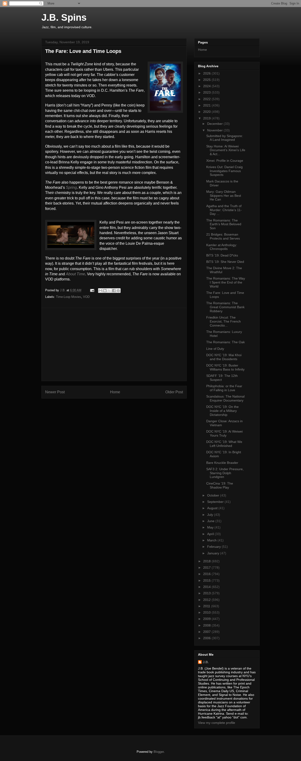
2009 (207, 619)
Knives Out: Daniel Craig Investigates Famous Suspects (224, 171)
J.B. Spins (64, 17)
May (210, 527)
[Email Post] (91, 290)
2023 (207, 92)
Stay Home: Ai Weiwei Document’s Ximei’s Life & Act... (225, 150)
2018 (207, 561)
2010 (207, 612)
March (212, 540)
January (213, 553)
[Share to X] (109, 290)
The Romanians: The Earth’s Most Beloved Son (223, 224)
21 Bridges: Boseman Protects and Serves (223, 236)
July (210, 515)
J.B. (206, 662)
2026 (207, 73)
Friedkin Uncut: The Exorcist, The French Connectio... (223, 321)
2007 (207, 632)
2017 (207, 567)
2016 (207, 574)
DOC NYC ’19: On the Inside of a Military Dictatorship (222, 411)
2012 (207, 600)
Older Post (174, 392)
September (216, 502)
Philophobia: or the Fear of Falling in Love (224, 388)
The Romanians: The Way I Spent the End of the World (225, 282)
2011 (207, 606)
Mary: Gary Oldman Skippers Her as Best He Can (223, 195)
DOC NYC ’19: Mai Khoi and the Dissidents (224, 357)
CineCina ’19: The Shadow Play (219, 485)
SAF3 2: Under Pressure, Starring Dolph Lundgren (225, 473)
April (211, 534)
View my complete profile (216, 723)
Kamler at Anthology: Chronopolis (221, 247)
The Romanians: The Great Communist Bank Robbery (225, 307)
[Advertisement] (114, 344)
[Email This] (100, 290)
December (215, 124)
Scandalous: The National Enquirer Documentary (225, 398)
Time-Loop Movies (68, 297)
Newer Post (55, 392)
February (214, 546)
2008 (207, 625)
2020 (207, 112)
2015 (207, 580)
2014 (207, 587)
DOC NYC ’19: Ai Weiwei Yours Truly (224, 433)
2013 (207, 593)
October (213, 495)
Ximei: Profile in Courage (224, 160)
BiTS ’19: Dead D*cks (222, 255)
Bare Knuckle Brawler (222, 463)
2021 (207, 105)
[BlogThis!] (105, 290)
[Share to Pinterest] (118, 290)
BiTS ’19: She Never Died (225, 262)
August (212, 508)
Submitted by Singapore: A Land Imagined (224, 138)
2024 (207, 86)
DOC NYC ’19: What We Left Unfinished (224, 444)
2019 (207, 118)
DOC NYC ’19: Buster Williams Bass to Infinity (225, 367)
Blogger (159, 751)
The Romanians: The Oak (225, 342)
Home (115, 392)
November (215, 130)
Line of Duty (215, 349)
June (211, 521)
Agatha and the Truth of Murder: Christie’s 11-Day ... (224, 210)
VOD (86, 297)
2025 (207, 80)
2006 (207, 638)
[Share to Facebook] (113, 290)
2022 (207, 99)
